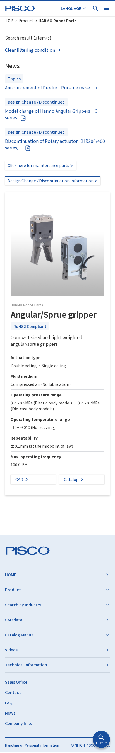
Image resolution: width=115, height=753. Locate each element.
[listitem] (34, 49)
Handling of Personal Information (32, 745)
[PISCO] (21, 8)
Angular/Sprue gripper (54, 314)
